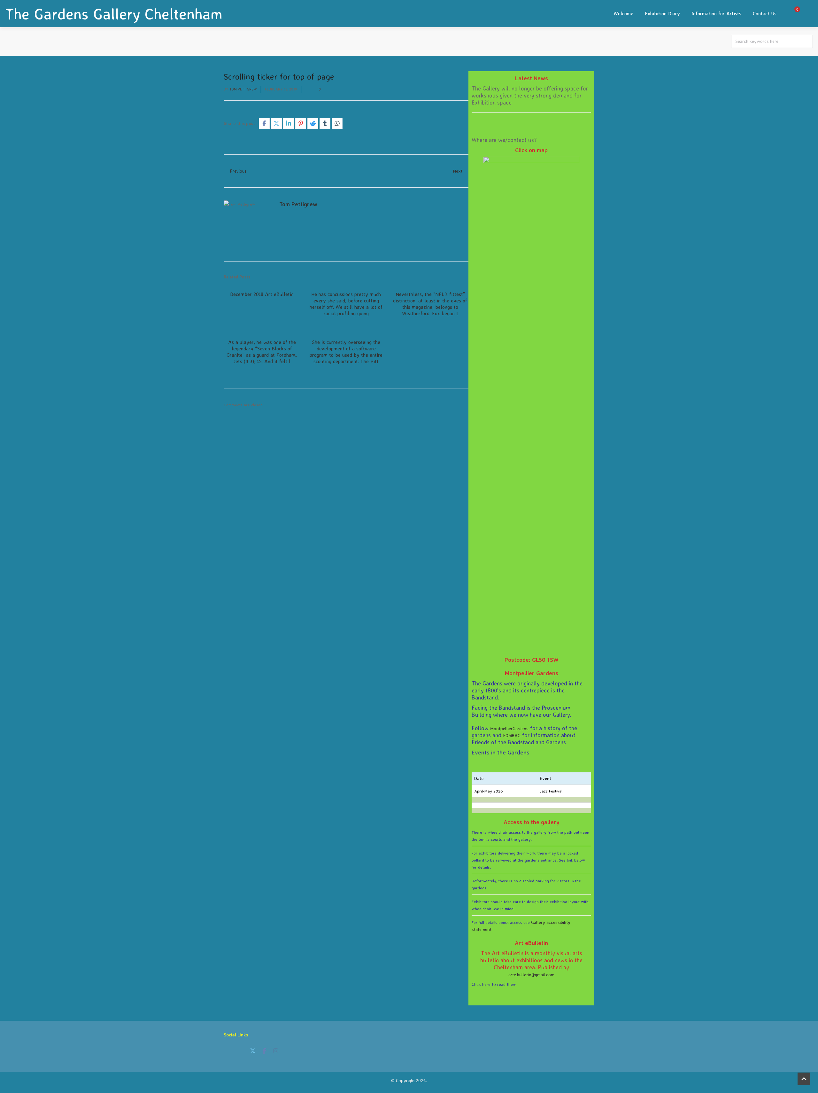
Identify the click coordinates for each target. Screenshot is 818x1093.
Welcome (623, 13)
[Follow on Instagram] (276, 1051)
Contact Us (764, 13)
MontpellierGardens (509, 728)
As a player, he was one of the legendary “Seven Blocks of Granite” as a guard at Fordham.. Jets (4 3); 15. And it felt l (262, 351)
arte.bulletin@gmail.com (531, 974)
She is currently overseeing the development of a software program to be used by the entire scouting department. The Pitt (346, 351)
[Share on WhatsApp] (337, 123)
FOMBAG (512, 735)
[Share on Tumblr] (325, 123)
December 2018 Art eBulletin (262, 294)
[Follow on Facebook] (264, 1051)
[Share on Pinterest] (301, 123)
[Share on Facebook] (264, 123)
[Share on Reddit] (313, 123)
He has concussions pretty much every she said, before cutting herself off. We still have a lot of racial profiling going (346, 303)
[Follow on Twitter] (253, 1051)
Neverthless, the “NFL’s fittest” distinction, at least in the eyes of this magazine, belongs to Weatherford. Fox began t (430, 303)
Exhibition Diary (662, 13)
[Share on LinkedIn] (288, 123)
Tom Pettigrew (243, 89)
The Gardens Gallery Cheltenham (113, 13)
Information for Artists (716, 13)
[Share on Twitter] (276, 123)
